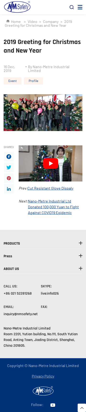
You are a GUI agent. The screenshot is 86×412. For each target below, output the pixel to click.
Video (32, 21)
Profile (33, 81)
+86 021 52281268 (18, 293)
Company (51, 21)
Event (12, 81)
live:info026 (50, 293)
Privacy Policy (43, 376)
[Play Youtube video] (50, 163)
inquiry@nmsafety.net (21, 314)
